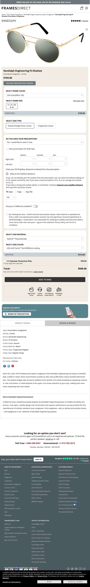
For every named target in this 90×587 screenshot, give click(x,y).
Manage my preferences (12, 582)
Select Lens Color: (15, 244)
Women (7, 474)
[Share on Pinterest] (12, 366)
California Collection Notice (67, 501)
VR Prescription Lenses (12, 508)
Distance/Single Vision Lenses (20, 126)
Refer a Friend (36, 498)
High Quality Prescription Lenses (15, 533)
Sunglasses (8, 481)
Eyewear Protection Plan (21, 261)
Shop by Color (9, 494)
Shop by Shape (9, 501)
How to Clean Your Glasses (41, 538)
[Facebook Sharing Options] (4, 366)
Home (4, 15)
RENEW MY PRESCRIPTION (18, 314)
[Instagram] (80, 568)
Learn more (38, 272)
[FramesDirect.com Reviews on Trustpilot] (70, 459)
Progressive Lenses (45, 126)
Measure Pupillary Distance (41, 541)
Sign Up (38, 459)
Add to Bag (45, 279)
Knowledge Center (38, 524)
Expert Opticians (10, 537)
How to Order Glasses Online (42, 534)
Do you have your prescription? (21, 139)
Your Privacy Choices (65, 505)
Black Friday (36, 474)
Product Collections (11, 491)
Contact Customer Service (67, 508)
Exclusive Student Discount (41, 491)
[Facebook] (68, 568)
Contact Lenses (9, 488)
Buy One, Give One (10, 540)
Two (19, 191)
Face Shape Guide (38, 545)
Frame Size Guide (37, 548)
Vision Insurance (64, 488)
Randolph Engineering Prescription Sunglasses (39, 15)
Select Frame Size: (14, 100)
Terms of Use (42, 576)
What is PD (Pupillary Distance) (22, 174)
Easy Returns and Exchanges (68, 477)
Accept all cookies (75, 581)
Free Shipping (36, 484)
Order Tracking (63, 484)
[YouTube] (84, 568)
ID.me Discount (37, 488)
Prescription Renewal (65, 512)
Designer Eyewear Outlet (40, 481)
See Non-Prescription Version (19, 83)
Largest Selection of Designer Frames (14, 528)
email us (49, 439)
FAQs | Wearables (38, 531)
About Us (7, 524)
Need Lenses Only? (38, 552)
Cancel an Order (64, 481)
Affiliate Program (37, 501)
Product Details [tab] (22, 323)
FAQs (33, 527)
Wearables (8, 515)
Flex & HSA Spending (39, 562)
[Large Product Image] (45, 43)
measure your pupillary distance (70, 185)
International (63, 494)
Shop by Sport (9, 505)
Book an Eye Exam (38, 558)
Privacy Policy (28, 576)
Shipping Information (65, 491)
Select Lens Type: (14, 121)
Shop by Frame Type (11, 498)
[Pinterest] (76, 568)
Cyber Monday (37, 477)
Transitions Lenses (38, 555)
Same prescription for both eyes (22, 149)
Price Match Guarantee (39, 494)
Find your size (78, 101)
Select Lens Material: (16, 234)
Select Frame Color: (15, 91)
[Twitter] (72, 568)
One (11, 191)
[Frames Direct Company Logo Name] (16, 8)
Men (6, 470)
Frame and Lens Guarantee (67, 498)
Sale (5, 512)
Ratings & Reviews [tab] (67, 323)
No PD (29, 191)
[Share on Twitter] (8, 366)
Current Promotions (39, 470)
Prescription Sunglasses (15, 15)
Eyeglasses (8, 477)
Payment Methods (64, 470)
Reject (49, 581)
